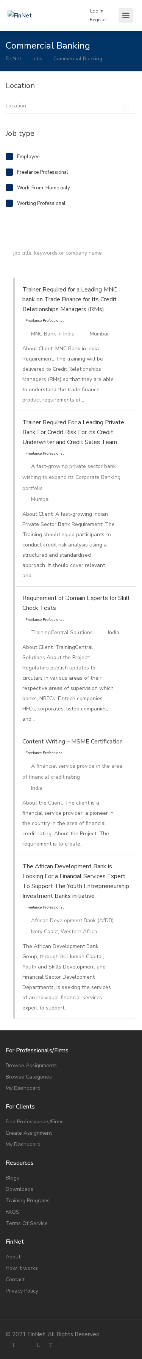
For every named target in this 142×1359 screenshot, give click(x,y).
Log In (96, 11)
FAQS (12, 1212)
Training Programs (28, 1200)
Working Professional (41, 203)
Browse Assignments (31, 1065)
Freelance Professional (42, 172)
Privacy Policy (22, 1290)
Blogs (12, 1177)
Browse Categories (29, 1076)
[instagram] (26, 1345)
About (13, 1256)
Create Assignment (29, 1133)
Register (98, 20)
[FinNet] (35, 5)
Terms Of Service (27, 1223)
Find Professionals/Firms (35, 1121)
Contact (15, 1279)
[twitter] (51, 1345)
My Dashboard (23, 1088)
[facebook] (13, 1345)
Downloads (19, 1189)
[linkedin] (38, 1345)
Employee (28, 156)
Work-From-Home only (43, 187)
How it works (22, 1268)
